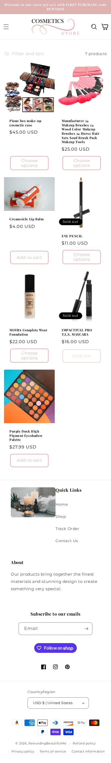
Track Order (67, 528)
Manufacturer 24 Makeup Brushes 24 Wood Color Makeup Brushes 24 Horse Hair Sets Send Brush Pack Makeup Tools (81, 131)
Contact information (88, 751)
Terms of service (53, 751)
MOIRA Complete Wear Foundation (28, 332)
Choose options (29, 163)
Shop (61, 516)
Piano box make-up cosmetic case (25, 123)
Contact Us (67, 540)
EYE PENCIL (72, 236)
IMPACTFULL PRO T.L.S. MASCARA (77, 332)
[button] (6, 26)
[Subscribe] (86, 628)
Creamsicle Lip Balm (26, 219)
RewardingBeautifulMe (48, 743)
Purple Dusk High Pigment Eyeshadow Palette (25, 435)
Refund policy (84, 743)
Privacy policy (23, 751)
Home (62, 504)
